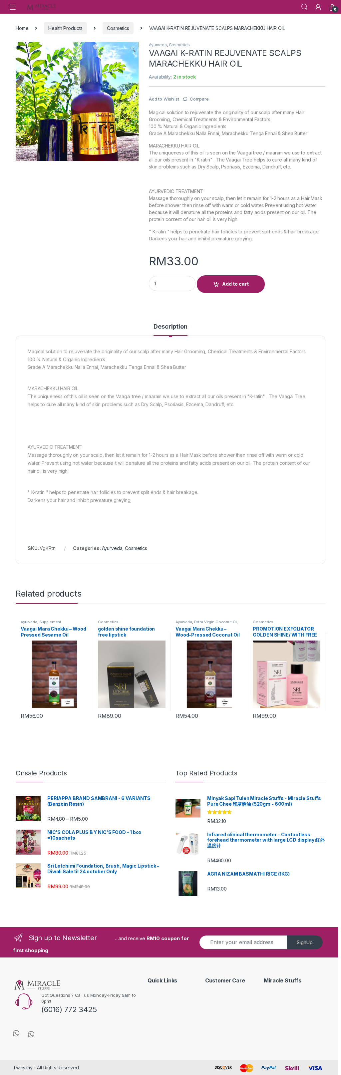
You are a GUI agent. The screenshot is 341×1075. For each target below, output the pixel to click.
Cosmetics (118, 28)
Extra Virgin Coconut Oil (216, 622)
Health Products (65, 28)
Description (170, 327)
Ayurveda (158, 44)
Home (22, 28)
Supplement (50, 622)
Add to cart (235, 284)
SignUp (305, 942)
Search (304, 7)
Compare (199, 99)
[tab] (170, 330)
